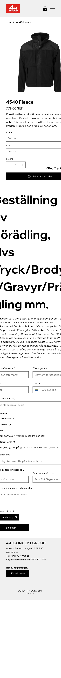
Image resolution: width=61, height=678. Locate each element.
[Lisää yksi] (22, 165)
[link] (45, 8)
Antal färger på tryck (43, 473)
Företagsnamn (40, 368)
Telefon (37, 383)
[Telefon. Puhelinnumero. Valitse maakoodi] (38, 389)
